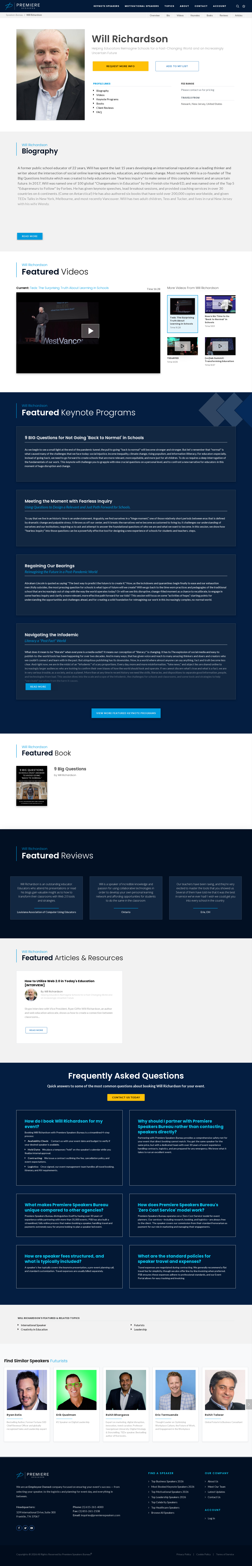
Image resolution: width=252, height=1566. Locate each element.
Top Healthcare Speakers (165, 1507)
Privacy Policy (183, 1554)
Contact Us (214, 1497)
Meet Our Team (216, 1486)
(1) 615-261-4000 (92, 1507)
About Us (213, 1481)
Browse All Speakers (162, 1512)
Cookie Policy (203, 1554)
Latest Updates (216, 1491)
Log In (211, 1518)
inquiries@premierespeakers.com (100, 1515)
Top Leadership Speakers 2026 (168, 1497)
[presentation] (249, 1404)
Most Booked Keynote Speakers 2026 (172, 1486)
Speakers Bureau (14, 15)
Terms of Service (225, 1554)
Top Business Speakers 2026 (167, 1481)
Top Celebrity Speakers (164, 1502)
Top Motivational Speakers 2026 (170, 1491)
